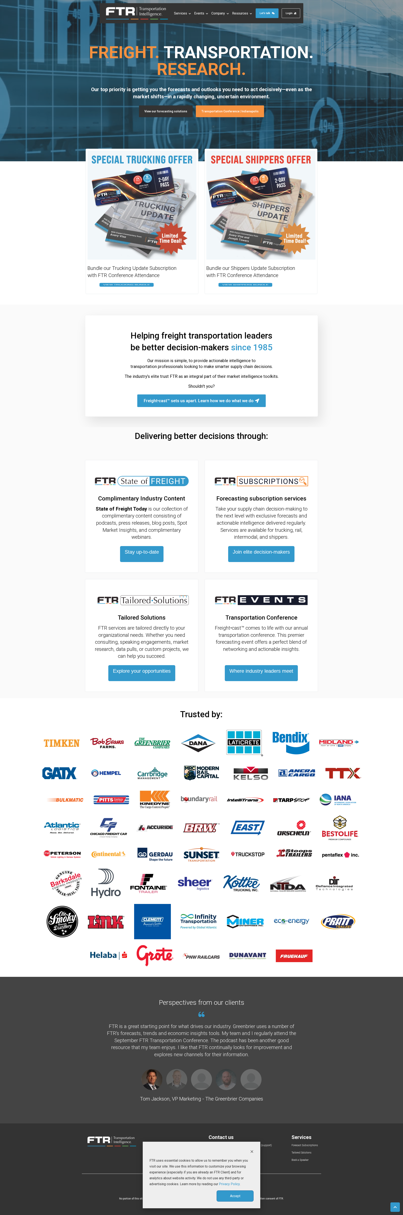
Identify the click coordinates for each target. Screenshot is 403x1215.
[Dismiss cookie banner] (252, 1151)
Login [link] (289, 13)
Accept (235, 1196)
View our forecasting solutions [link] (165, 111)
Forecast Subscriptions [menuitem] (305, 1145)
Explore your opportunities (142, 671)
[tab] (152, 1079)
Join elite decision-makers (261, 552)
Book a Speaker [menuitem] (300, 1159)
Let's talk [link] (265, 13)
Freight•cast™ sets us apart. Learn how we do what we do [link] (199, 400)
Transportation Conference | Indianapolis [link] (230, 111)
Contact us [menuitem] (221, 1137)
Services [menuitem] (301, 1137)
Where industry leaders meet (261, 671)
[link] (137, 13)
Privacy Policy (229, 1184)
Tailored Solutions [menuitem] (301, 1152)
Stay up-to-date (142, 552)
